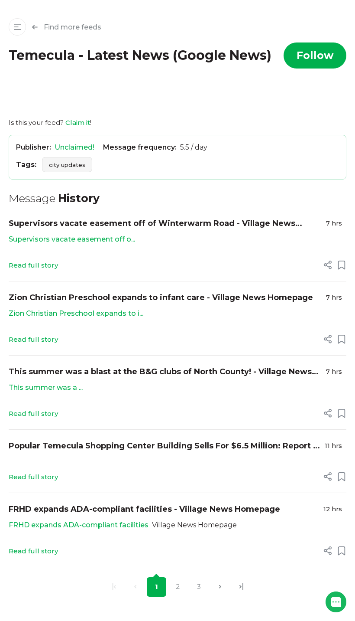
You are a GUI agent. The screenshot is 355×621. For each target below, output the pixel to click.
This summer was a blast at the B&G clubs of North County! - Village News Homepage (160, 372)
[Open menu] (17, 27)
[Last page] (241, 587)
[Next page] (220, 587)
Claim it (77, 122)
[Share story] (327, 265)
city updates (67, 164)
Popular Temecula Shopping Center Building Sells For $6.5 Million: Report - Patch (162, 446)
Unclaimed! (74, 147)
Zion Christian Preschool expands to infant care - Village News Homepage (161, 297)
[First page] (114, 587)
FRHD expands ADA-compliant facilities (78, 525)
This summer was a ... (46, 387)
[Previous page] (135, 587)
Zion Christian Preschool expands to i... (76, 313)
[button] (336, 602)
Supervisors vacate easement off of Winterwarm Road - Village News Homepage (152, 224)
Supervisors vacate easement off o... (72, 239)
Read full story (33, 265)
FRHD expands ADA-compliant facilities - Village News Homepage (144, 509)
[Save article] (341, 265)
